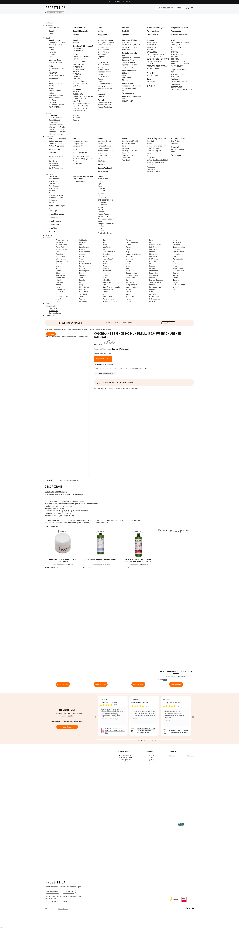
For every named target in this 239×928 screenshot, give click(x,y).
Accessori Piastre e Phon (131, 86)
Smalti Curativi (127, 155)
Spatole (52, 202)
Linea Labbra (54, 224)
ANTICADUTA (78, 67)
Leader (105, 273)
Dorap (105, 266)
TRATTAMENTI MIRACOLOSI (181, 89)
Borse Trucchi (103, 179)
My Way (152, 268)
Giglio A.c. (130, 259)
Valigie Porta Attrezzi (179, 27)
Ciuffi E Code (54, 122)
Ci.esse (129, 245)
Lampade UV (78, 146)
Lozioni (51, 93)
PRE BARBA (53, 73)
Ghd (57, 252)
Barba (51, 66)
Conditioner (78, 40)
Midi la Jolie (151, 157)
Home (46, 329)
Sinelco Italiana (155, 282)
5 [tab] (144, 741)
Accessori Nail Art (104, 141)
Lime (75, 149)
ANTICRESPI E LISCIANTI (180, 42)
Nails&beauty (154, 247)
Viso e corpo (49, 174)
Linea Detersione (55, 221)
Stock (47, 304)
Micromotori (77, 163)
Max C (58, 299)
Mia (150, 263)
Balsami (76, 42)
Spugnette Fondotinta (106, 223)
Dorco (58, 270)
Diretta (51, 86)
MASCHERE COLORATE (81, 103)
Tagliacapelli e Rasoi (179, 69)
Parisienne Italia (155, 287)
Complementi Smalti (130, 141)
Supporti (76, 117)
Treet (58, 268)
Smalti (124, 139)
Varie (99, 59)
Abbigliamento (54, 40)
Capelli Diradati (54, 120)
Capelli (48, 38)
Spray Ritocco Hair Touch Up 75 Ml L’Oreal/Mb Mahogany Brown (116, 730)
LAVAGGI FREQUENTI (154, 61)
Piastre (125, 90)
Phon (124, 75)
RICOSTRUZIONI (177, 87)
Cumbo (105, 275)
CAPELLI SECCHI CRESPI (156, 54)
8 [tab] (153, 741)
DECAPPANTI (78, 48)
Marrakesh (153, 256)
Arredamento (50, 25)
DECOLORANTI (78, 50)
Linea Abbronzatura (56, 214)
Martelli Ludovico (132, 287)
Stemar (152, 285)
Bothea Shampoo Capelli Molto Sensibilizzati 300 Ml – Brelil (138, 560)
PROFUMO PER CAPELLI (180, 61)
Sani (57, 294)
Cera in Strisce (54, 179)
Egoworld (83, 242)
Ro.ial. (128, 263)
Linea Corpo (53, 217)
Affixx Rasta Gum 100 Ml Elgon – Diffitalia (62, 560)
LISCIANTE (151, 64)
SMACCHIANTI (127, 101)
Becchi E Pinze (103, 65)
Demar (81, 261)
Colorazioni (53, 79)
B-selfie (105, 245)
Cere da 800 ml (54, 186)
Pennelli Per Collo (104, 105)
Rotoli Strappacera (56, 197)
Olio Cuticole (103, 161)
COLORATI (77, 76)
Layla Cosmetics (109, 252)
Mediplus (59, 292)
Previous (95, 717)
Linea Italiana (84, 287)
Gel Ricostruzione (56, 156)
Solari (149, 79)
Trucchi (101, 176)
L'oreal (128, 292)
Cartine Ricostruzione (57, 139)
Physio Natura (154, 254)
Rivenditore (53, 308)
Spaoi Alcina (130, 277)
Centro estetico (55, 313)
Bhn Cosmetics (178, 270)
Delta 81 (82, 289)
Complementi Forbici (81, 56)
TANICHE (150, 73)
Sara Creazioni (85, 252)
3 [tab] (139, 741)
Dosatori (101, 79)
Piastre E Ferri (127, 83)
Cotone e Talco (104, 47)
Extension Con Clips (56, 129)
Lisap (81, 285)
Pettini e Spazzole (129, 53)
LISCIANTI (76, 101)
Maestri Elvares (61, 261)
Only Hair (59, 282)
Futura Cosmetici (155, 296)
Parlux (128, 240)
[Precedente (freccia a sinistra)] (0, 927)
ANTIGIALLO (77, 72)
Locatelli (106, 268)
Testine (76, 115)
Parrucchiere (53, 310)
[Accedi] (187, 8)
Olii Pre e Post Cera (56, 195)
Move (58, 287)
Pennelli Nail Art (104, 148)
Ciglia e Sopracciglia (57, 206)
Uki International (132, 242)
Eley (127, 280)
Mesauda (125, 148)
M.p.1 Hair (106, 294)
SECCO (149, 71)
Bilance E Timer (103, 69)
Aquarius (82, 275)
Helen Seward (154, 299)
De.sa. (81, 256)
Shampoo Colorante (56, 105)
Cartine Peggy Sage (56, 146)
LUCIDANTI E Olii (177, 54)
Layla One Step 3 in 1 (154, 150)
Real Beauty (107, 270)
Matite (100, 209)
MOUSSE (174, 56)
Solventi (174, 143)
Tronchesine (176, 155)
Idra (80, 245)
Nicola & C (153, 301)
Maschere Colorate (56, 95)
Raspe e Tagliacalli (105, 168)
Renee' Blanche (155, 245)
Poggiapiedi (102, 34)
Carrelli (51, 31)
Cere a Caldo (54, 181)
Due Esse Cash (108, 289)
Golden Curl (60, 289)
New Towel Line (132, 256)
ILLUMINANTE (103, 202)
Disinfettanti (176, 141)
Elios (58, 273)
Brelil (174, 289)
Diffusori (125, 73)
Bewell (81, 273)
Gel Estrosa (53, 161)
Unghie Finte (103, 153)
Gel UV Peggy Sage (56, 168)
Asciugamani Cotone (57, 42)
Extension (49, 113)
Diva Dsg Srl (107, 247)
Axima (128, 249)
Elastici (100, 81)
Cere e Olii (53, 176)
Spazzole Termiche (129, 65)
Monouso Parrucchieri (106, 40)
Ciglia (51, 208)
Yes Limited (60, 275)
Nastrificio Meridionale (111, 287)
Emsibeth (176, 249)
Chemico (106, 254)
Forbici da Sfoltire (79, 59)
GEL (172, 49)
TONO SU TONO (55, 107)
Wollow (82, 299)
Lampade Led (78, 143)
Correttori (101, 190)
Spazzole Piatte (128, 60)
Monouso (52, 231)
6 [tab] (147, 741)
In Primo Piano (61, 245)
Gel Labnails (53, 163)
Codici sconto (50, 315)
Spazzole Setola (128, 62)
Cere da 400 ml (54, 183)
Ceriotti (82, 249)
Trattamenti (176, 85)
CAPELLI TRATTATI (80, 99)
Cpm (174, 256)
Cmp (151, 292)
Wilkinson (106, 263)
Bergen (175, 282)
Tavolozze (101, 226)
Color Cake (102, 188)
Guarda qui (67, 727)
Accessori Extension (56, 117)
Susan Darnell (178, 268)
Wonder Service (62, 296)
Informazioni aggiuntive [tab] (69, 480)
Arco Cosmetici (178, 252)
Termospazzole (128, 67)
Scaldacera (53, 200)
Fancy (81, 282)
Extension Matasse (56, 134)
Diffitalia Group (178, 242)
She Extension (108, 299)
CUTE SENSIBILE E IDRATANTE (158, 59)
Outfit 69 (106, 240)
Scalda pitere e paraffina (83, 176)
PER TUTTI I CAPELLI (80, 106)
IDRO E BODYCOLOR (105, 200)
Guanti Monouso (104, 49)
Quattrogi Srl (84, 270)
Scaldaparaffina (79, 181)
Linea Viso (53, 228)
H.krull (105, 256)
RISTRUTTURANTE (154, 68)
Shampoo (150, 40)
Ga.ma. (58, 301)
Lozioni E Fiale (78, 64)
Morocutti (130, 268)
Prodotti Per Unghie (105, 150)
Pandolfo (59, 263)
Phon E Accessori (129, 70)
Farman (82, 266)
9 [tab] (155, 741)
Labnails (152, 261)
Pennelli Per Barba (105, 102)
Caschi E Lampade (80, 31)
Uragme (82, 268)
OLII (148, 83)
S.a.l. (128, 266)
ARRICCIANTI (176, 45)
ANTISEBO (77, 74)
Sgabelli (125, 31)
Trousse (101, 230)
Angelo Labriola (62, 240)
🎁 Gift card (49, 235)
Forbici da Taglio (79, 61)
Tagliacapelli (176, 79)
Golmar (82, 254)
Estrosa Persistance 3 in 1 (156, 146)
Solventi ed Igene (178, 139)
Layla (124, 146)
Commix (176, 273)
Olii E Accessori (177, 74)
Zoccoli (51, 56)
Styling (174, 40)
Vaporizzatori (176, 31)
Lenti (100, 27)
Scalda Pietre (78, 179)
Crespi (100, 74)
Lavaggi (76, 34)
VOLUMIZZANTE (153, 75)
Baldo (105, 242)
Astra (105, 261)
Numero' (176, 280)
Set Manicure (103, 171)
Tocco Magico (131, 273)
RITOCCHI (52, 102)
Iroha (151, 240)
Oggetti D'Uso (103, 62)
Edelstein (176, 254)
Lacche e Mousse (55, 90)
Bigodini (101, 67)
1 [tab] (133, 741)
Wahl (104, 249)
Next (193, 717)
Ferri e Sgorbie (54, 149)
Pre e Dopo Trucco (105, 219)
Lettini (100, 31)
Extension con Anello (57, 127)
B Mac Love (60, 277)
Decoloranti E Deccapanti (83, 46)
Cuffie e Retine (103, 76)
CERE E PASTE (176, 47)
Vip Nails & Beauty (153, 172)
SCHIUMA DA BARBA (56, 75)
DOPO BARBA (54, 70)
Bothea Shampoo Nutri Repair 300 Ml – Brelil (176, 672)
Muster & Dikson (179, 285)
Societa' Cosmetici (133, 275)
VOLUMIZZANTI (79, 110)
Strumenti (175, 147)
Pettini (124, 55)
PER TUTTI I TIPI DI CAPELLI (157, 66)
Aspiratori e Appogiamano (83, 158)
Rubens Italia (61, 256)
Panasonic (60, 242)
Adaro (81, 296)
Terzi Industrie (178, 263)
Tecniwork (126, 157)
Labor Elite (107, 280)
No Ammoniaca (54, 97)
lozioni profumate (80, 81)
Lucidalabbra (103, 204)
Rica (151, 242)
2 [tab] (136, 741)
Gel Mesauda (54, 166)
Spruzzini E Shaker (105, 88)
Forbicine (52, 153)
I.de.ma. (176, 275)
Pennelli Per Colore (105, 107)
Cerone (100, 181)
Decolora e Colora (55, 83)
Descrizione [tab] (51, 480)
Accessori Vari (54, 27)
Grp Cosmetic (178, 259)
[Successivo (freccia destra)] (2, 927)
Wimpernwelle (131, 285)
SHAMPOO (151, 86)
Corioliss (59, 254)
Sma (174, 261)
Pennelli (101, 100)
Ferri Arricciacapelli (129, 88)
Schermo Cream (62, 249)
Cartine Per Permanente (107, 45)
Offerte (49, 23)
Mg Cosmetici (154, 249)
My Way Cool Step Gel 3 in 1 (157, 160)
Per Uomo (52, 100)
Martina (105, 285)
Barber (175, 266)
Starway (152, 252)
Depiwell (152, 289)
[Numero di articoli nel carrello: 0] (192, 8)
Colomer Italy (154, 275)
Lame (173, 72)
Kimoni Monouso (104, 52)
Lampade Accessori (80, 141)
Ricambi (125, 80)
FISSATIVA (77, 79)
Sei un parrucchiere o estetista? (170, 8)
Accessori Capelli (55, 60)
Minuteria (101, 86)
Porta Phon (126, 77)
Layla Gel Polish (153, 148)
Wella (128, 270)
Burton (128, 301)
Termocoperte (152, 34)
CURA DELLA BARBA (56, 68)
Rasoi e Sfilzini (176, 76)
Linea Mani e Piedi (80, 153)
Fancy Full (60, 247)
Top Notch (126, 160)
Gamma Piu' (107, 282)
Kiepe (128, 252)
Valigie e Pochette (105, 233)
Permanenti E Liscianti (131, 40)
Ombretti (101, 212)
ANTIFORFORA (78, 69)
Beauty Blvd (130, 296)
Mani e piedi (49, 136)
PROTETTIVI (126, 99)
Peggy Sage (127, 153)
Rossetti (101, 221)
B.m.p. (128, 247)
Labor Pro (176, 245)
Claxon (175, 287)
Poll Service (153, 259)
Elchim (105, 292)
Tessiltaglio (83, 294)
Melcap (152, 277)
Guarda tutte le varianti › (105, 374)
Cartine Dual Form (55, 141)
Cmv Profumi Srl (85, 263)
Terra (100, 228)
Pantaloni (52, 54)
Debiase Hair (107, 296)
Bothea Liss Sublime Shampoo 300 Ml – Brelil (100, 560)
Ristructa (152, 294)
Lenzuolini (52, 190)
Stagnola (101, 56)
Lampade (76, 139)
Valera (105, 277)
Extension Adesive (56, 124)
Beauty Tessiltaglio (110, 301)
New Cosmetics (179, 247)
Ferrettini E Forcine (105, 83)
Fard (99, 195)
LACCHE (174, 52)
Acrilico (51, 158)
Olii (99, 159)
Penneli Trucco (103, 214)
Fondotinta (102, 197)
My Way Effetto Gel (129, 150)
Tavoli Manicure (153, 31)
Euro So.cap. (84, 247)
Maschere (77, 89)
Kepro (175, 240)
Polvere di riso (103, 216)
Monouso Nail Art (104, 146)
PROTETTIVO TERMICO (180, 64)
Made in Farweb (63, 909)
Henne (51, 88)
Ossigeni (101, 94)
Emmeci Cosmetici (156, 280)
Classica (52, 81)
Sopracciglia (53, 210)
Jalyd (81, 277)
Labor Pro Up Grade (133, 254)
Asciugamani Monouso (106, 42)
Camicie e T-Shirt (55, 45)
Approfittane (167, 323)
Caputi (175, 277)
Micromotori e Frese (81, 156)
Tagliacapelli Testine (179, 81)
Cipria (100, 186)
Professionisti (51, 306)
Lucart (128, 261)
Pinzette (101, 164)
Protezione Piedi (177, 149)
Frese (75, 161)
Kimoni (51, 49)
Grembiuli (52, 47)
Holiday (129, 299)
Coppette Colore (104, 72)
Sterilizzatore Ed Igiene (156, 27)
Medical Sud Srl (108, 259)
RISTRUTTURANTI (80, 83)
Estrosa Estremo (128, 143)
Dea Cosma (83, 292)
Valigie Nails (102, 155)
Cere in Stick (53, 188)
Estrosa (149, 143)
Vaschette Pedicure (179, 34)
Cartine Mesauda (55, 143)
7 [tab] (150, 741)
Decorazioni (102, 143)
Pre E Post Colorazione (131, 96)
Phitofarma (153, 270)
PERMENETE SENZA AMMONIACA (129, 48)
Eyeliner (101, 193)
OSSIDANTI (102, 96)
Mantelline (53, 52)
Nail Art (101, 139)
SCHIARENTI (77, 86)
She (57, 266)
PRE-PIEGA (175, 59)
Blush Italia (151, 141)
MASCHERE (151, 81)
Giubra (81, 259)
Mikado (59, 280)
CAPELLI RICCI (78, 94)
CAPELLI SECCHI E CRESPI (83, 96)
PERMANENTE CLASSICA (131, 45)
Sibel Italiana (61, 259)
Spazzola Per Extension (131, 58)
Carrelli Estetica (79, 27)
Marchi (48, 238)
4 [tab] (141, 741)
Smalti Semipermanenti (156, 139)
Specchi (125, 34)
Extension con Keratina (57, 132)
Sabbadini (83, 240)
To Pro (58, 285)
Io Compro (83, 301)
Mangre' (150, 153)
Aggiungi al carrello (103, 359)
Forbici (75, 54)
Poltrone (125, 27)
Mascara (101, 207)
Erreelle (82, 280)
